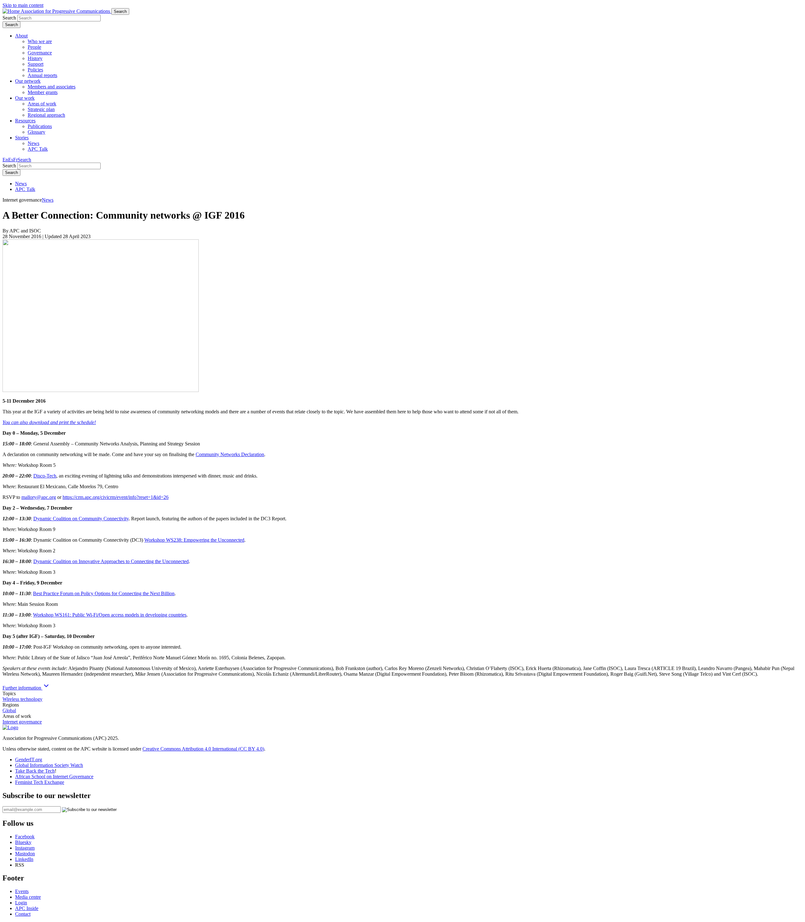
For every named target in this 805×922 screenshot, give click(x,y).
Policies (35, 69)
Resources (25, 120)
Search (9, 17)
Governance (40, 52)
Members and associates (51, 86)
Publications (40, 126)
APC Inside (26, 908)
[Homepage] (10, 727)
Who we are (40, 41)
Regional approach (46, 115)
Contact (23, 914)
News (33, 143)
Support (35, 64)
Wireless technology (22, 699)
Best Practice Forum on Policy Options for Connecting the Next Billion (104, 593)
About (21, 35)
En (5, 159)
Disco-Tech (44, 475)
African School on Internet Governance (54, 776)
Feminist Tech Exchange (39, 782)
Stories (22, 137)
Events (22, 891)
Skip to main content (23, 5)
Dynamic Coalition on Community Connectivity (81, 518)
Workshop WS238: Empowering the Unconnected (194, 540)
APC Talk (38, 149)
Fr (15, 159)
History (35, 58)
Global (9, 710)
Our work (25, 98)
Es (10, 159)
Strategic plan (41, 109)
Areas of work (42, 103)
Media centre (28, 897)
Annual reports (42, 75)
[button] (24, 159)
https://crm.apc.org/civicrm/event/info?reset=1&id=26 (116, 497)
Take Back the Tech (35, 771)
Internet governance (22, 721)
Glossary (36, 132)
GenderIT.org (28, 759)
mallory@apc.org (38, 497)
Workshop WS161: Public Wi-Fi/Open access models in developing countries (109, 614)
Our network (28, 81)
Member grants (43, 92)
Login (21, 902)
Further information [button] (22, 687)
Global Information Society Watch (49, 765)
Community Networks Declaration (230, 454)
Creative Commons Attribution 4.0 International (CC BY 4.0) (203, 749)
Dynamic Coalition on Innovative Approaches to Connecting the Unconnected (111, 561)
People (34, 47)
